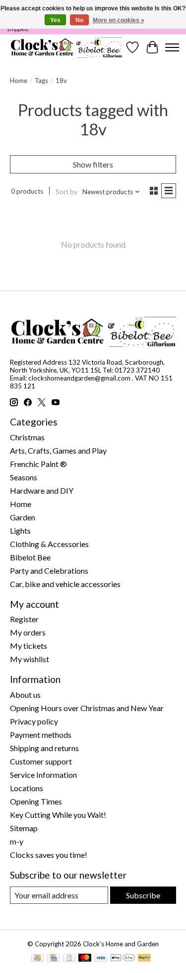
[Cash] (37, 958)
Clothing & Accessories (49, 544)
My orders (28, 632)
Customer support (41, 761)
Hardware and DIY (41, 490)
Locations (26, 788)
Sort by (66, 192)
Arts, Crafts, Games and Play (58, 450)
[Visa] (100, 958)
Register (24, 619)
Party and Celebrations (49, 570)
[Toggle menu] (172, 47)
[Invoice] (69, 958)
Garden (22, 517)
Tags (41, 81)
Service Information (43, 774)
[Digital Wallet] (123, 958)
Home (18, 81)
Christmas (27, 437)
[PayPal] (144, 958)
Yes (55, 20)
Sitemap (24, 828)
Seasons (23, 477)
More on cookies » (118, 20)
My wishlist (29, 659)
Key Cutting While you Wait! (58, 814)
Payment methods (40, 734)
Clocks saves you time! (48, 854)
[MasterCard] (84, 958)
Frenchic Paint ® (38, 463)
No (79, 20)
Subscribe (143, 895)
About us (25, 694)
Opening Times (36, 801)
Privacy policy (34, 721)
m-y (16, 841)
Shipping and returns (44, 748)
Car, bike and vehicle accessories (65, 584)
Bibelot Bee (30, 557)
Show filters (93, 164)
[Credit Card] (53, 958)
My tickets (28, 645)
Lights (20, 530)
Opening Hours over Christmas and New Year (87, 708)
